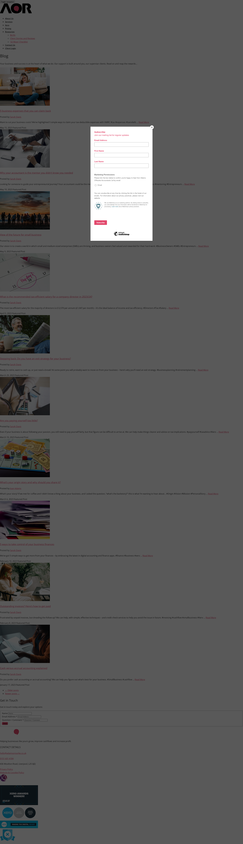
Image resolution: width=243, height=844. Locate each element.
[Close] (152, 127)
